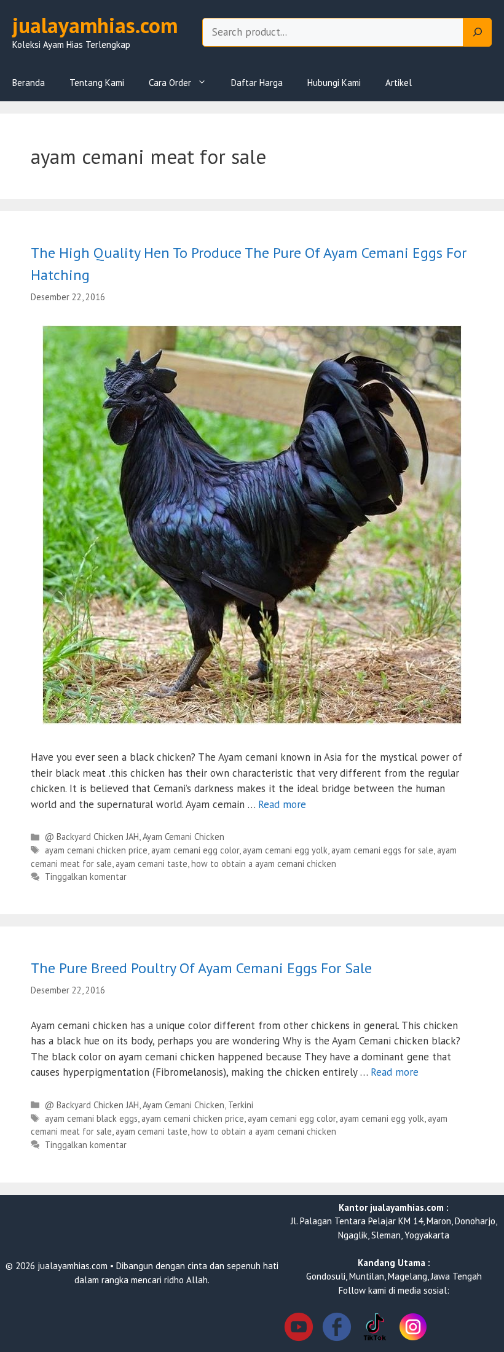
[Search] (477, 32)
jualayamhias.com (95, 25)
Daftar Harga (257, 82)
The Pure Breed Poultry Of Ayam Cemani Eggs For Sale (201, 967)
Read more (282, 804)
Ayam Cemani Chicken (183, 836)
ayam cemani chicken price (96, 850)
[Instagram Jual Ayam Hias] (413, 1328)
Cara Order (170, 82)
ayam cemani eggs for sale (382, 850)
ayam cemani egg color (195, 850)
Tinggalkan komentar (86, 876)
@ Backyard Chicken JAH (92, 836)
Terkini (240, 1105)
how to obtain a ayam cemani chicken (263, 863)
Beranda (28, 82)
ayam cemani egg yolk (285, 850)
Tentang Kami (96, 82)
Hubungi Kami (334, 82)
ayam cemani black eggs (91, 1118)
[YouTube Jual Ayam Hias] (298, 1328)
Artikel (398, 82)
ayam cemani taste (151, 863)
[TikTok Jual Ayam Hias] (375, 1328)
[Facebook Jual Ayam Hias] (336, 1328)
